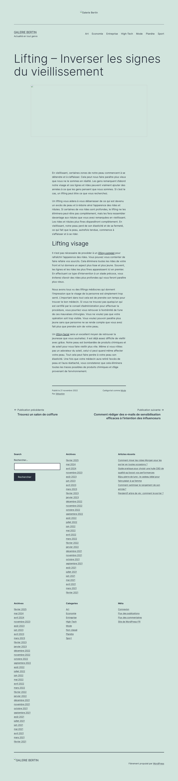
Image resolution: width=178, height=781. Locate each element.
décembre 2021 (74, 551)
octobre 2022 (73, 510)
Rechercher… (21, 460)
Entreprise (112, 33)
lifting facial (62, 334)
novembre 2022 (74, 505)
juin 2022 (70, 526)
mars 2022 (71, 538)
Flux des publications (128, 613)
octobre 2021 (73, 559)
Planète (150, 33)
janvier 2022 (72, 547)
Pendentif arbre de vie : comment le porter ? (140, 493)
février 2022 (72, 543)
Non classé (71, 630)
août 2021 (71, 567)
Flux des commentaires (130, 617)
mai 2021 (70, 580)
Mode (139, 33)
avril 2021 (71, 584)
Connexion (123, 609)
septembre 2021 (74, 563)
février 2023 (72, 493)
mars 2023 (71, 489)
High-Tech (127, 33)
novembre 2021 (74, 555)
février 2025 (72, 460)
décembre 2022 (74, 501)
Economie (97, 33)
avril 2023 (71, 485)
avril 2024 (71, 468)
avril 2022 (71, 534)
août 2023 (71, 476)
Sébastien (60, 393)
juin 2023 (70, 481)
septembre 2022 (74, 514)
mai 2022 (71, 530)
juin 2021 (70, 576)
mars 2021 (71, 588)
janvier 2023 (72, 497)
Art (87, 33)
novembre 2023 (74, 472)
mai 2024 (71, 464)
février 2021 (72, 592)
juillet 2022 (71, 522)
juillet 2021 (71, 572)
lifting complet (106, 253)
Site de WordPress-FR (129, 621)
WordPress (158, 763)
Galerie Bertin (25, 32)
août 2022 (71, 518)
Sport (161, 33)
